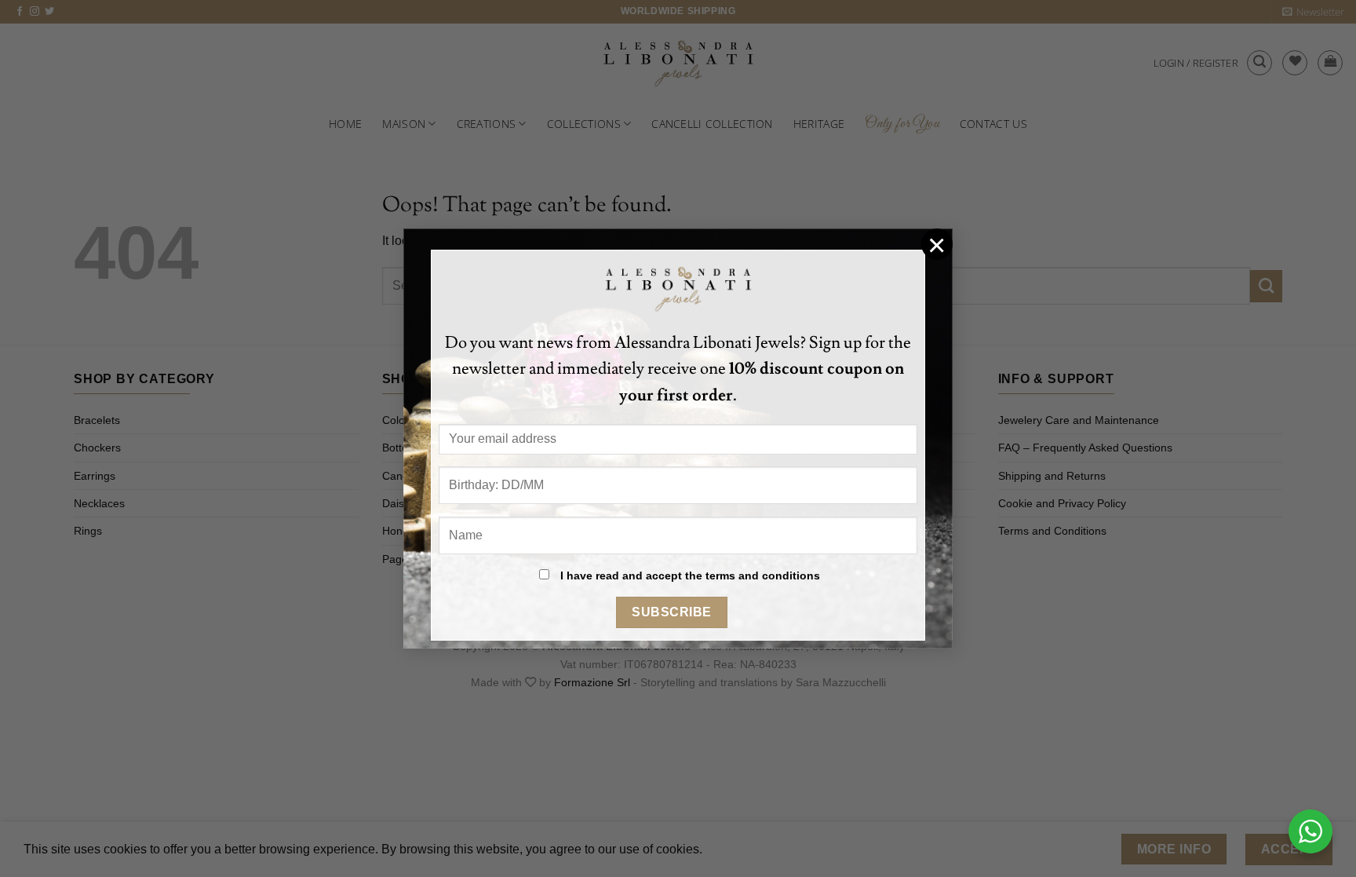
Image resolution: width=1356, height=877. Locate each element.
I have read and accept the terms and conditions (690, 575)
